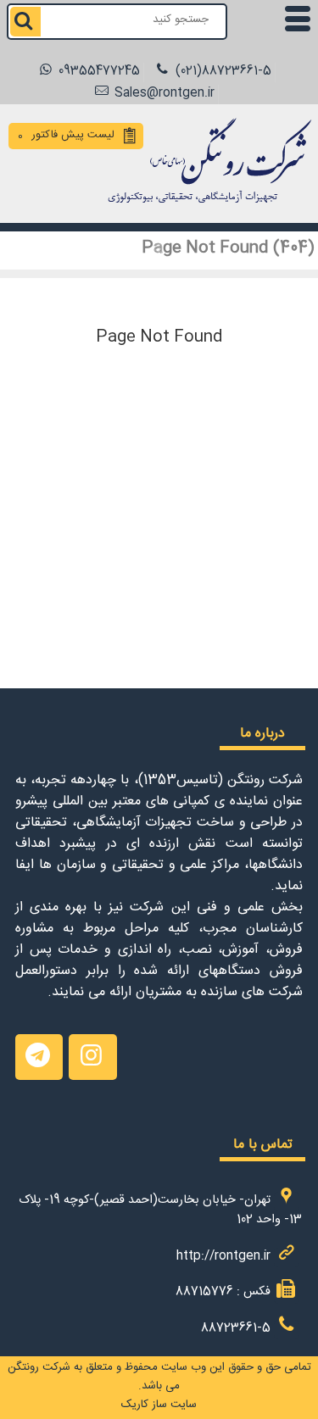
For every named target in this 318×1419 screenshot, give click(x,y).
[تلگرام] (39, 1057)
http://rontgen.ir (223, 1257)
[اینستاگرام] (92, 1057)
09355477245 (97, 72)
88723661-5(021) (221, 72)
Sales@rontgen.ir (163, 94)
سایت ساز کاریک (159, 1406)
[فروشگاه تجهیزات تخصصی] (205, 205)
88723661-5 (236, 1329)
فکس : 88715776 (223, 1294)
